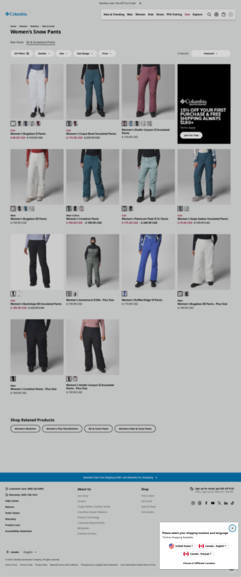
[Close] (232, 528)
